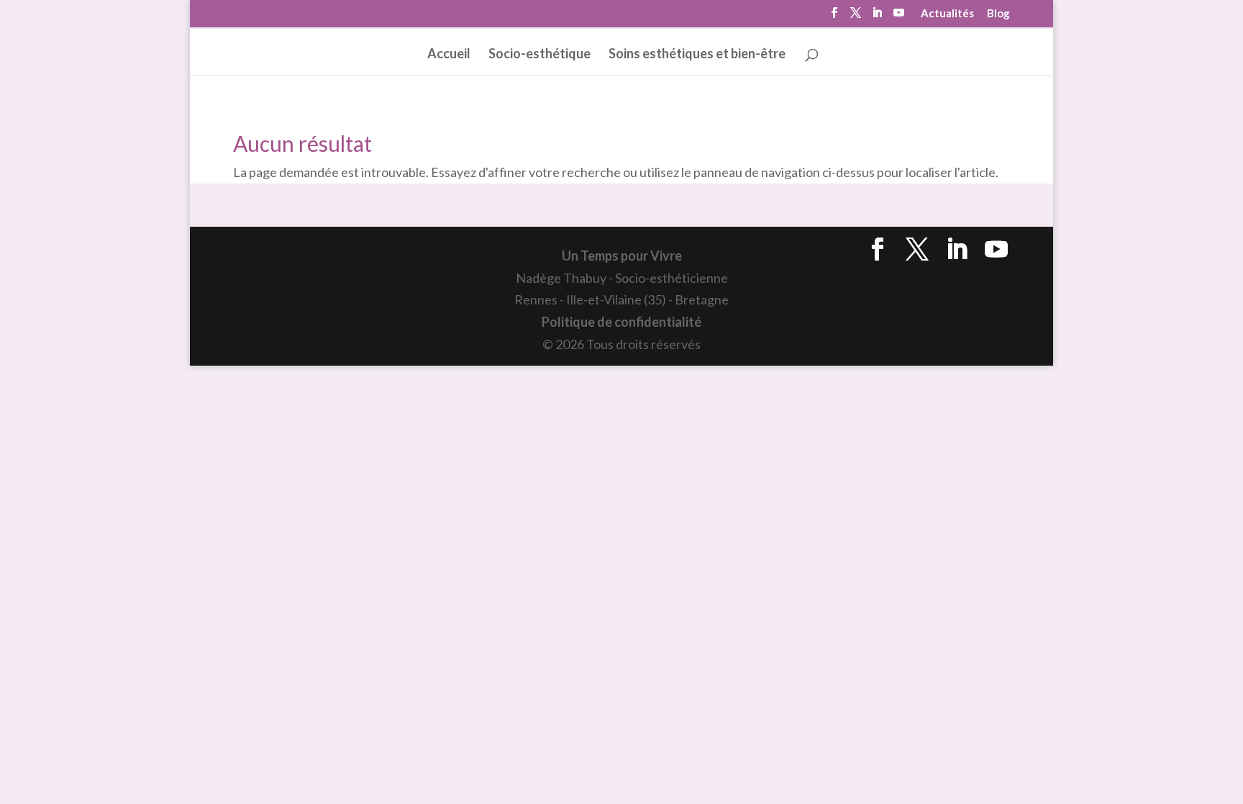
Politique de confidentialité (621, 322)
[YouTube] (898, 17)
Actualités (947, 13)
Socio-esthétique (539, 54)
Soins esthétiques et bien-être (697, 54)
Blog (998, 13)
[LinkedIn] (877, 17)
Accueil (448, 54)
